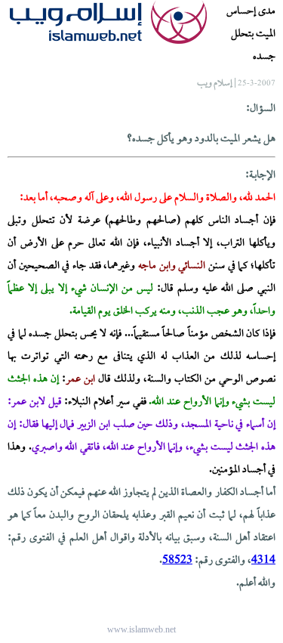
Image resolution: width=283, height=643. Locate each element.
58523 (177, 560)
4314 (263, 560)
